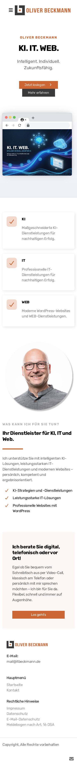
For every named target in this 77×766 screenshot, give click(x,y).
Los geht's (38, 615)
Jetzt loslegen (34, 85)
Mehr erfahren (38, 93)
